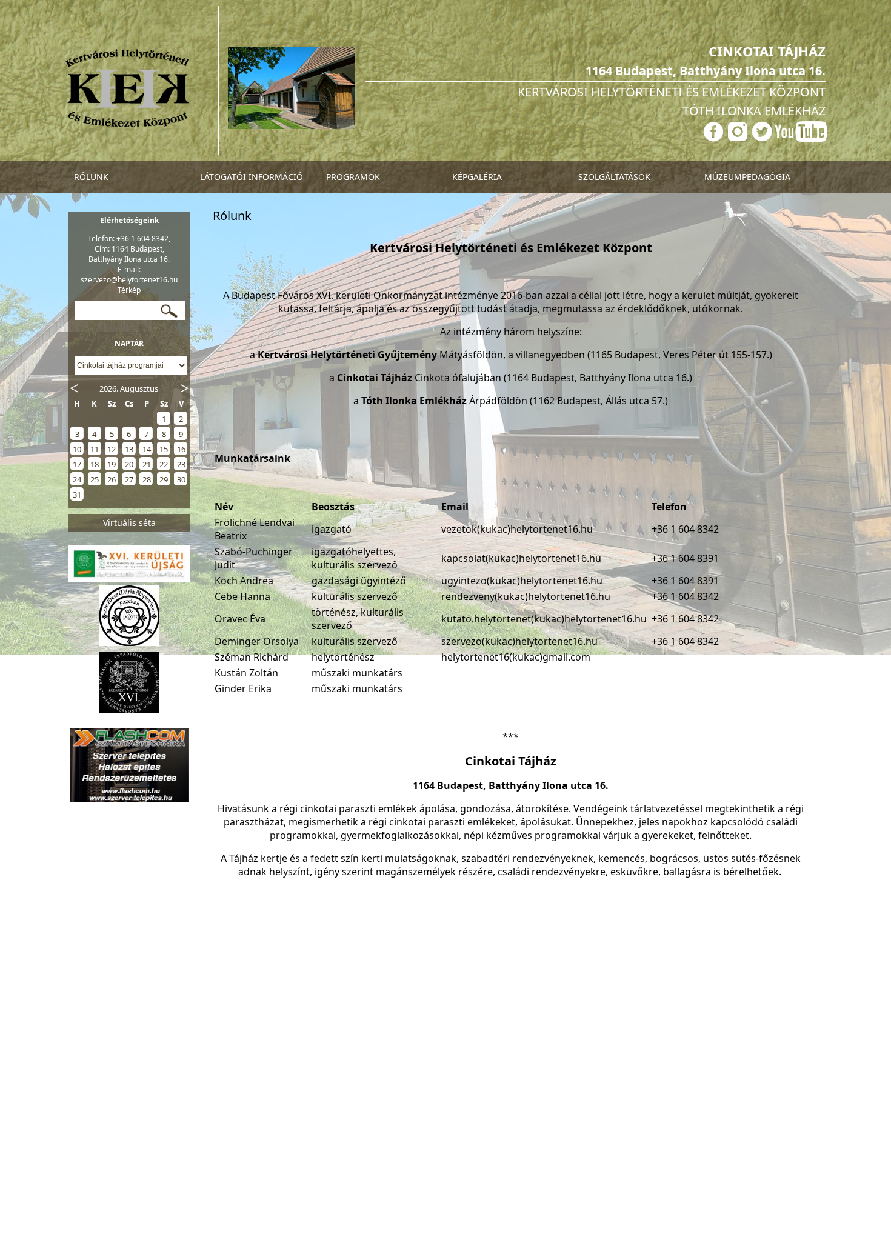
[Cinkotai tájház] (127, 125)
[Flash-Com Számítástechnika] (129, 802)
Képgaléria (477, 176)
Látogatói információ (251, 176)
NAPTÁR (129, 343)
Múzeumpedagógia (747, 176)
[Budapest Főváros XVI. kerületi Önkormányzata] (129, 712)
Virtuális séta (129, 522)
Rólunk (91, 176)
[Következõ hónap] (185, 387)
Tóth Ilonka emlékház (754, 110)
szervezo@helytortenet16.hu (129, 280)
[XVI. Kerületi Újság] (129, 578)
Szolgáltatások (614, 176)
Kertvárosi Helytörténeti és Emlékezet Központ (672, 92)
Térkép (129, 290)
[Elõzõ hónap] (73, 387)
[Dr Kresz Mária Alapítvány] (129, 645)
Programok (353, 176)
